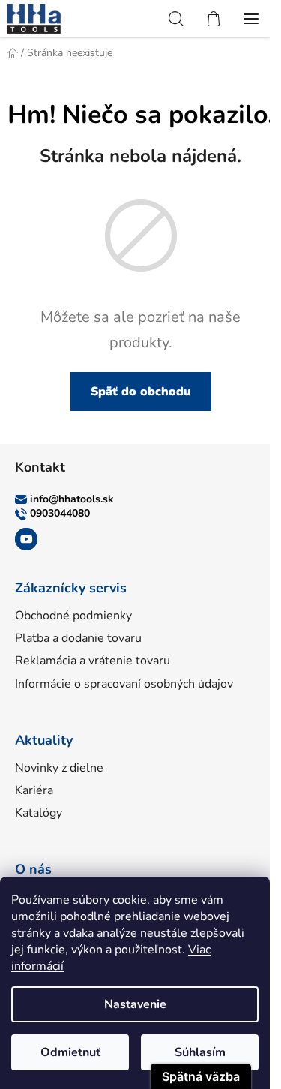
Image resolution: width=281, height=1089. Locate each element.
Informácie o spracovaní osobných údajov (124, 684)
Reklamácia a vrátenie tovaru (92, 660)
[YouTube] (26, 539)
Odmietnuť (70, 1052)
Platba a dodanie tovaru (78, 638)
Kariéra (34, 790)
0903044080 (60, 513)
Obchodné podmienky (73, 616)
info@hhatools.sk (72, 499)
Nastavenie (135, 1004)
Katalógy (38, 813)
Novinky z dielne (59, 768)
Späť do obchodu (141, 391)
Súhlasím (200, 1052)
